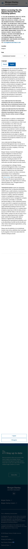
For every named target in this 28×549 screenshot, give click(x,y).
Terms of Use (6, 177)
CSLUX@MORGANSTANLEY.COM (11, 42)
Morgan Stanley (5, 500)
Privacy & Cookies (6, 539)
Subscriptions (4, 536)
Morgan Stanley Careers (8, 503)
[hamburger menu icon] (2, 3)
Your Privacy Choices (6, 542)
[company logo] (11, 3)
